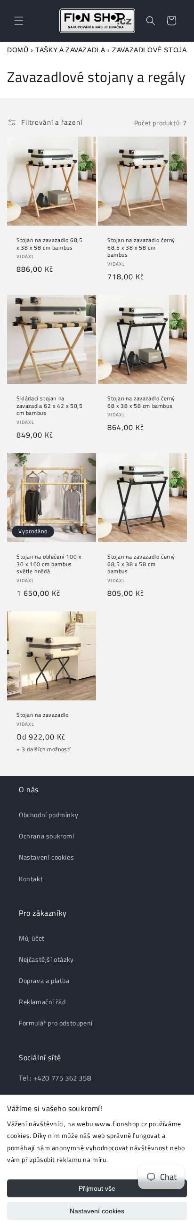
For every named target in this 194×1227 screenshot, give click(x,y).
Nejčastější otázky (46, 959)
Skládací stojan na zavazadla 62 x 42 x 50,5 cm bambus (49, 406)
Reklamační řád (42, 1002)
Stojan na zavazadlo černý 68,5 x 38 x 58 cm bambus (141, 247)
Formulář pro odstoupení (56, 1023)
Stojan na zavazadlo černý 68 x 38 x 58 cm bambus (141, 402)
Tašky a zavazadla (70, 50)
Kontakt (31, 879)
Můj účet (32, 938)
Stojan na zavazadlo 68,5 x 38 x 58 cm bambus (49, 243)
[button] (18, 20)
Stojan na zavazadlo (42, 715)
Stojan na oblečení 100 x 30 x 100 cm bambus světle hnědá (48, 564)
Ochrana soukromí (46, 836)
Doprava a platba (44, 980)
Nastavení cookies (97, 1211)
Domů (17, 50)
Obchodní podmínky (48, 815)
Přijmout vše (97, 1188)
